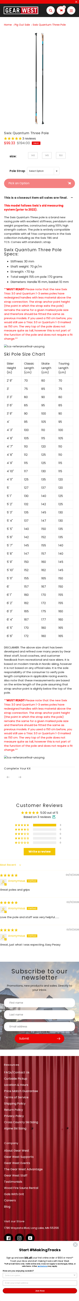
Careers (10, 1200)
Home (8, 25)
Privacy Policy (14, 1116)
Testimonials (13, 1182)
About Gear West (16, 1150)
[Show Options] (74, 1275)
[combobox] (39, 1275)
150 (61, 155)
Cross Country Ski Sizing (21, 1122)
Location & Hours (16, 1085)
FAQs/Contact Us (16, 1072)
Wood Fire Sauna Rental (21, 1188)
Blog (7, 1207)
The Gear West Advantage (23, 1169)
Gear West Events (17, 1163)
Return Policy (13, 1110)
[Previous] (8, 777)
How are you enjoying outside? (18, 1271)
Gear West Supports (19, 1157)
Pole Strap (17, 171)
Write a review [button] (39, 851)
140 (33, 155)
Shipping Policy (15, 1103)
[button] (13, 138)
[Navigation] (71, 10)
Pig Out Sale (22, 25)
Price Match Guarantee (21, 1091)
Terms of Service (16, 1097)
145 (47, 155)
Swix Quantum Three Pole (49, 25)
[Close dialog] (75, 1244)
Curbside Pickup (15, 1079)
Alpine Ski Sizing (15, 1128)
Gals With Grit (14, 1194)
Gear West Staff (15, 1175)
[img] (9, 875)
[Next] (20, 777)
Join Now (40, 1291)
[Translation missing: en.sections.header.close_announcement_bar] (76, 2)
